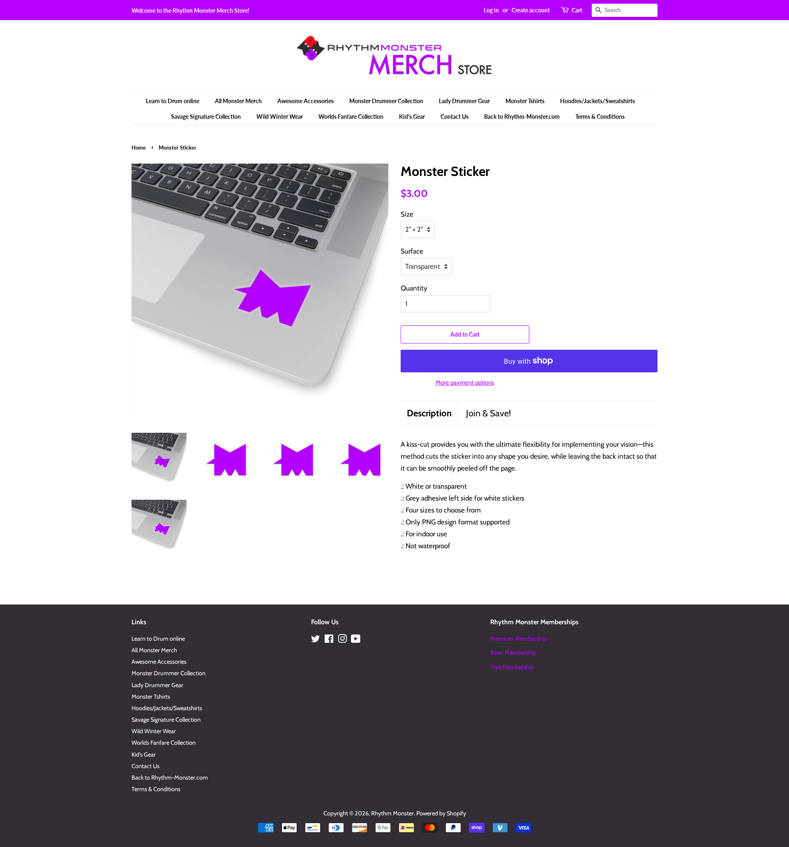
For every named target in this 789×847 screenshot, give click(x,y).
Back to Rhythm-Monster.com (522, 116)
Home (139, 147)
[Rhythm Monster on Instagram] (342, 640)
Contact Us (454, 116)
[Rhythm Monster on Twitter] (315, 640)
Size (407, 214)
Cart (577, 10)
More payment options (465, 382)
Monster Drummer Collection (386, 100)
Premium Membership (518, 638)
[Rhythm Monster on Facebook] (329, 640)
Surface (412, 251)
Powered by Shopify (441, 813)
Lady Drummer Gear (464, 100)
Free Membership (512, 667)
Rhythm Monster (392, 813)
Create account (531, 10)
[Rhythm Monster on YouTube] (355, 640)
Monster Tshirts (524, 100)
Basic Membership (513, 652)
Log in (491, 10)
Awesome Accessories (305, 100)
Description (429, 413)
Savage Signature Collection (206, 116)
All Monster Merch (238, 100)
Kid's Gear (412, 116)
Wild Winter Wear (279, 116)
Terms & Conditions (600, 116)
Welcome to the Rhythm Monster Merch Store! (190, 10)
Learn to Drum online (172, 100)
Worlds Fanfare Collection (350, 116)
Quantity (414, 288)
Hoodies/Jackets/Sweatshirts (597, 100)
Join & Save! (488, 413)
